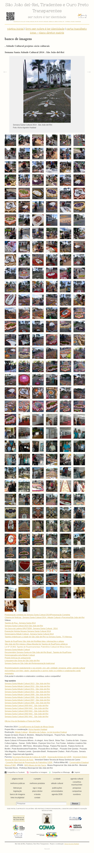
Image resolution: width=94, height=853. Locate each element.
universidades (57, 791)
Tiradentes (51, 4)
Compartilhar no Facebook (16, 772)
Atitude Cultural (21, 732)
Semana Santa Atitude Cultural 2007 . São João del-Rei (27, 700)
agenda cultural (76, 779)
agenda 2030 (57, 794)
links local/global (17, 798)
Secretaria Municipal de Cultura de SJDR (29, 757)
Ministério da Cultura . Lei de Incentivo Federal (48, 732)
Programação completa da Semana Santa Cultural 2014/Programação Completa (37, 615)
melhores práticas (17, 783)
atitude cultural (57, 783)
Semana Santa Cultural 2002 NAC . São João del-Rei (26, 714)
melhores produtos (37, 783)
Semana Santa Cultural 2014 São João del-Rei (24, 626)
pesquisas (77, 788)
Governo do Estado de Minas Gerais (39, 727)
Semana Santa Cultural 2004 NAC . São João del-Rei (26, 708)
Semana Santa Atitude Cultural (17, 650)
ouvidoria (77, 794)
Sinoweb (47, 849)
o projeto (37, 779)
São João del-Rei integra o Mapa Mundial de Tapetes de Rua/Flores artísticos (36, 644)
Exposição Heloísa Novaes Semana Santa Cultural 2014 (28, 631)
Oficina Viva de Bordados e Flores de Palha (22, 721)
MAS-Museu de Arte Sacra (35, 765)
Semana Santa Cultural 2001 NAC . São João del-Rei (26, 717)
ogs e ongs (37, 788)
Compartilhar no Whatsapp (61, 772)
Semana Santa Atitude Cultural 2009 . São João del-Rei (27, 695)
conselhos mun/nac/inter (76, 783)
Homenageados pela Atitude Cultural (20, 655)
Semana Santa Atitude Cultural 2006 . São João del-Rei (27, 703)
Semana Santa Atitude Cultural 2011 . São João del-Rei (27, 689)
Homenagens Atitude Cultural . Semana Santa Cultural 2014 (29, 634)
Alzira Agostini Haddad (37, 729)
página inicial (15, 28)
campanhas (77, 791)
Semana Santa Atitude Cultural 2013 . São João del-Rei (27, 684)
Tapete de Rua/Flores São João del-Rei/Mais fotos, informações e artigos (34, 641)
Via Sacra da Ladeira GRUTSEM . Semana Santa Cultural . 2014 (31, 628)
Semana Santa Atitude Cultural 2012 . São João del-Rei (27, 686)
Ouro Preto (77, 4)
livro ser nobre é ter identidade (45, 28)
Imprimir (77, 772)
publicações (57, 788)
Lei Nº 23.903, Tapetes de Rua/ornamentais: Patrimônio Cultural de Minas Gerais (37, 647)
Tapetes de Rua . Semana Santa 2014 (20, 623)
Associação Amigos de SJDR (59, 757)
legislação (17, 791)
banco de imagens (17, 794)
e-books (37, 794)
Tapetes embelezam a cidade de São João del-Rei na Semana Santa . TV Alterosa (38, 637)
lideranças (17, 788)
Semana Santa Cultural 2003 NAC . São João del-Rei (26, 711)
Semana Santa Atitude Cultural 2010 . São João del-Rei (27, 692)
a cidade (57, 779)
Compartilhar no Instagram (38, 772)
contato (37, 798)
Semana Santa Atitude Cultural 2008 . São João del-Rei (27, 697)
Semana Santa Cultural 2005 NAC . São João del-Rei (26, 706)
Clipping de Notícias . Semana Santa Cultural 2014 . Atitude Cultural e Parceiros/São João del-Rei (44, 617)
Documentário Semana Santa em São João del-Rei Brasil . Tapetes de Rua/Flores (38, 652)
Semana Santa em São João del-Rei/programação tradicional (30, 663)
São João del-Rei (21, 4)
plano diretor (37, 791)
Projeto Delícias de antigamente (18, 658)
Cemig (21, 727)
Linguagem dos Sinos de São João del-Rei (22, 661)
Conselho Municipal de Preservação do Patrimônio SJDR (29, 762)
